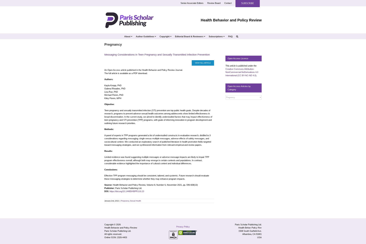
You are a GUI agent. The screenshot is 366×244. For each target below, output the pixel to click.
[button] (237, 36)
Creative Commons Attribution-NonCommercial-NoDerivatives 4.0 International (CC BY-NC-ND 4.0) (241, 72)
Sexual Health (135, 201)
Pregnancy (125, 201)
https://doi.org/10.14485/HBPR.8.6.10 (127, 191)
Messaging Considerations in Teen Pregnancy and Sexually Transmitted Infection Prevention (157, 54)
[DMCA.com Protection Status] (173, 232)
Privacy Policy (183, 226)
